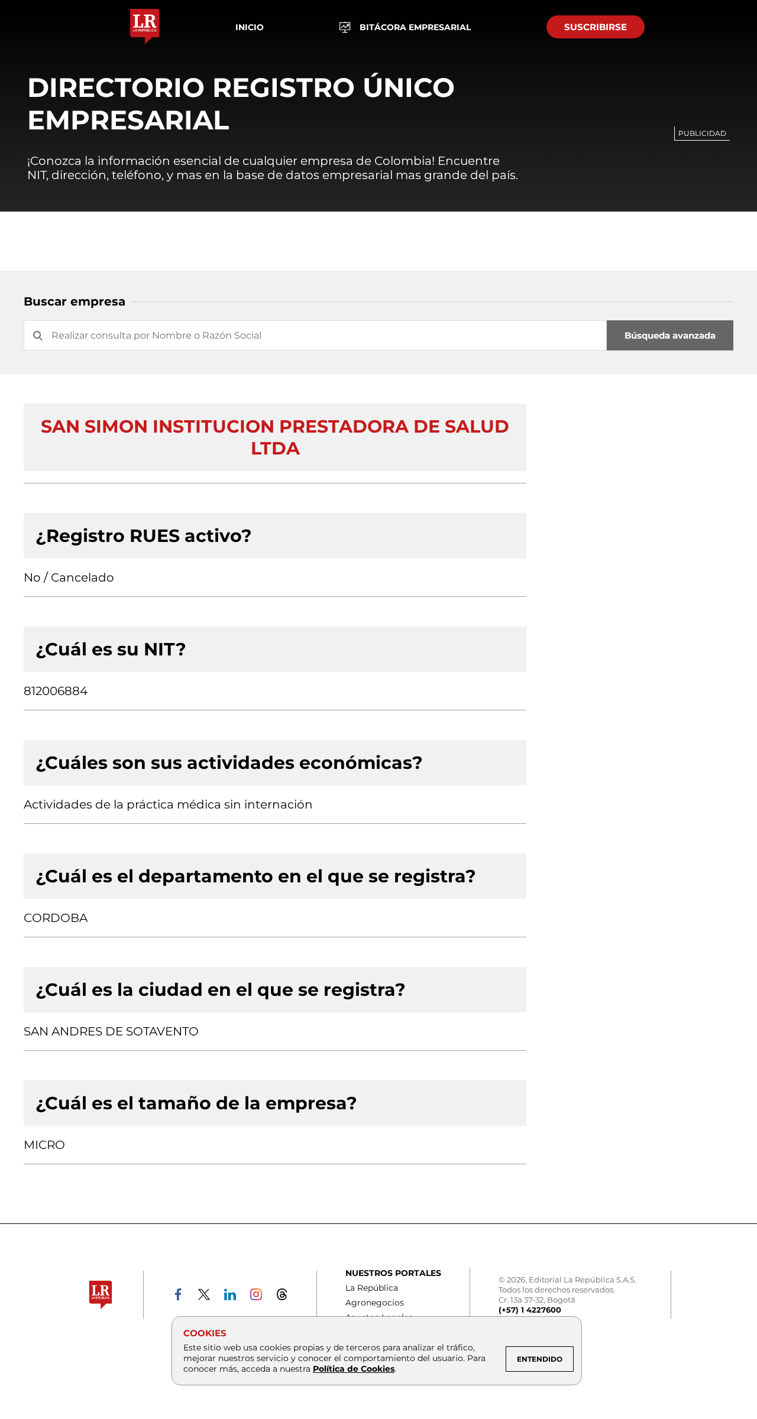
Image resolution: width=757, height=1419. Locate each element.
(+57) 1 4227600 (530, 1309)
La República (371, 1287)
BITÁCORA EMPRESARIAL (415, 27)
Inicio (249, 27)
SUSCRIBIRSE (595, 27)
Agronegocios (374, 1302)
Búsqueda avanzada (670, 335)
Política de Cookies (353, 1368)
